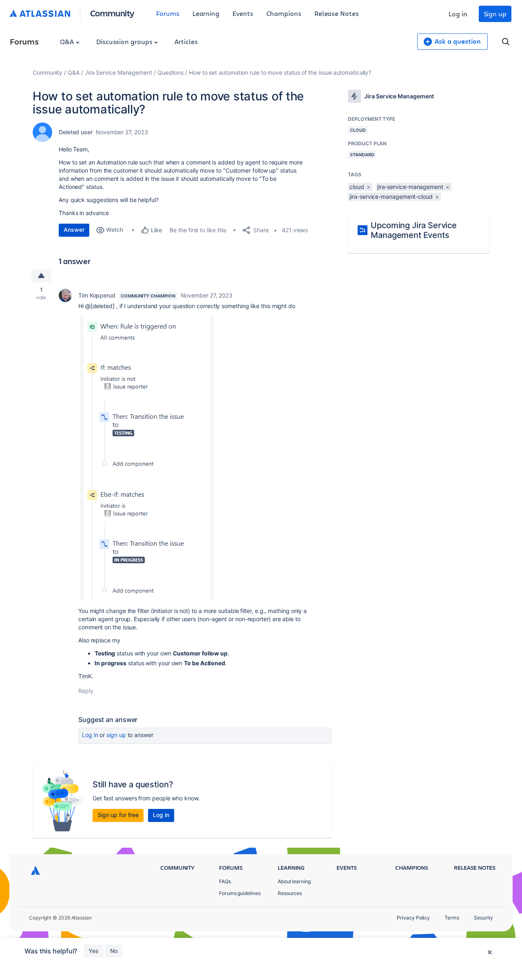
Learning (205, 13)
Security (483, 918)
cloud (356, 186)
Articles (186, 41)
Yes (93, 950)
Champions (283, 13)
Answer (74, 229)
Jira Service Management (118, 72)
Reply (85, 690)
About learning (294, 881)
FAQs (225, 881)
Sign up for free (118, 814)
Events (242, 13)
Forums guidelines (240, 893)
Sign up (495, 13)
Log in (458, 13)
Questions (170, 72)
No (113, 950)
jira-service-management (410, 186)
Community (112, 13)
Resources (290, 893)
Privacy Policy (413, 918)
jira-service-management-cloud (391, 196)
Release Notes (336, 13)
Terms (452, 918)
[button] (146, 457)
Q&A (67, 41)
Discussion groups (125, 41)
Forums (167, 13)
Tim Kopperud (96, 295)
